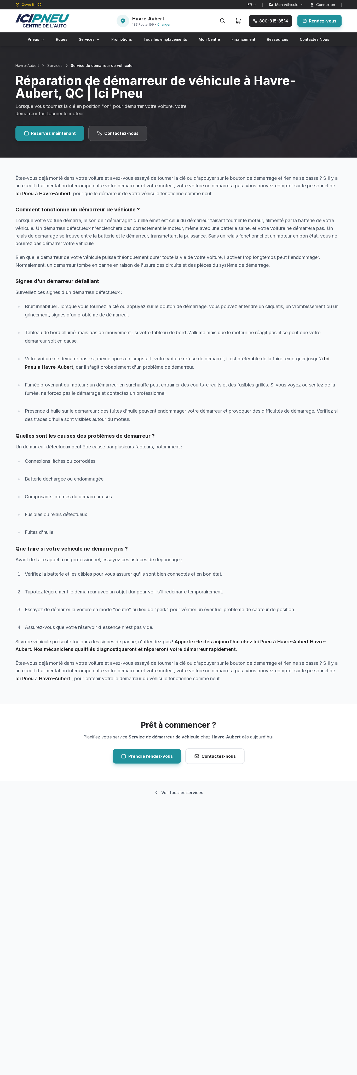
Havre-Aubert (27, 65)
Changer (163, 24)
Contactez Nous (314, 39)
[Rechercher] (222, 21)
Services (87, 39)
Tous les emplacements (165, 39)
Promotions (121, 39)
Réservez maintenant (53, 133)
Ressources (277, 39)
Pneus (33, 39)
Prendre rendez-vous (150, 756)
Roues (61, 39)
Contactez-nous (121, 133)
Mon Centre (209, 39)
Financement (243, 39)
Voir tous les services (182, 792)
